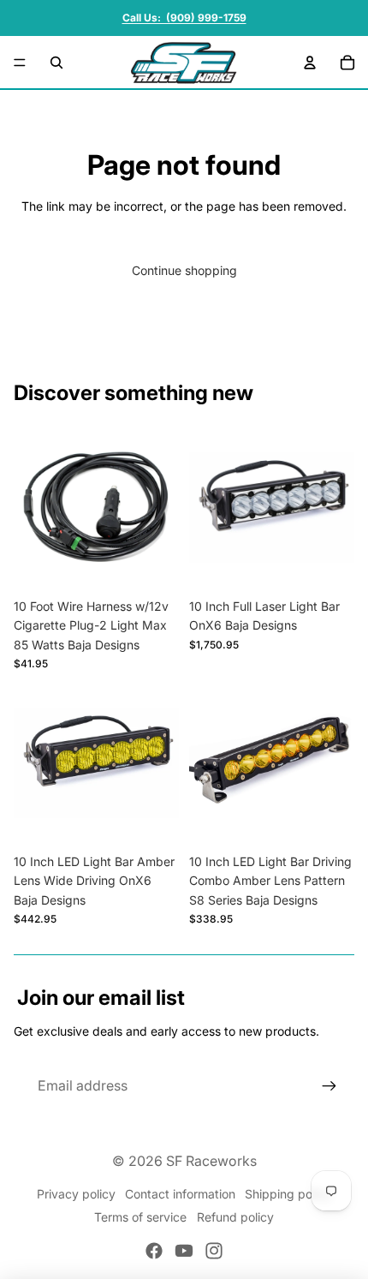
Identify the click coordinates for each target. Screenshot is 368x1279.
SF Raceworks (211, 1160)
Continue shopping (184, 270)
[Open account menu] (310, 62)
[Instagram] (214, 1250)
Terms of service (140, 1217)
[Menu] (19, 62)
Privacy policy (76, 1193)
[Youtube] (184, 1250)
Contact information (180, 1193)
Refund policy (235, 1217)
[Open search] (56, 62)
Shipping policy (288, 1193)
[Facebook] (154, 1250)
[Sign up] (329, 1086)
